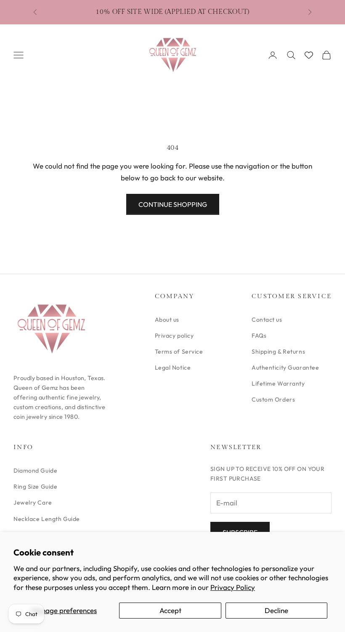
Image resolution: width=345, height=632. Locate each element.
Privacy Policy (232, 587)
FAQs (259, 335)
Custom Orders (273, 399)
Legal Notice (173, 367)
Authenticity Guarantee (285, 367)
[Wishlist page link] (309, 55)
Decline (276, 610)
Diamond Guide (35, 470)
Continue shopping (172, 204)
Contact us (267, 319)
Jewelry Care (32, 502)
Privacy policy (174, 335)
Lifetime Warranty (278, 383)
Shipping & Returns (278, 351)
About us (167, 319)
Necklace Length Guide (46, 519)
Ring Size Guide (35, 486)
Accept (170, 610)
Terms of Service (179, 351)
